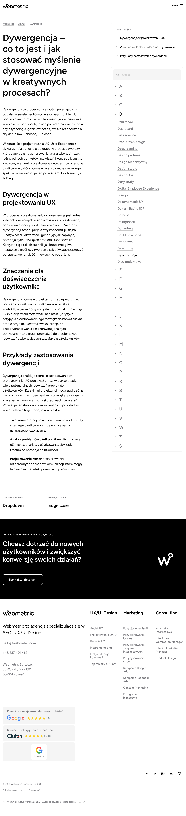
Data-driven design (131, 142)
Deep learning (127, 148)
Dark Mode (125, 122)
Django (122, 195)
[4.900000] (36, 718)
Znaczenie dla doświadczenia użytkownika (147, 47)
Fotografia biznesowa (130, 695)
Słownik (21, 24)
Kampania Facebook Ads (136, 679)
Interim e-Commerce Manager (169, 640)
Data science (126, 135)
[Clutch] (14, 736)
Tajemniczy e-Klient (103, 664)
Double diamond (129, 235)
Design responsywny (132, 162)
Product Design (166, 658)
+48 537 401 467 (15, 653)
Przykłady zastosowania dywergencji (144, 56)
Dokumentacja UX (130, 202)
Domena (123, 215)
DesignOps (125, 175)
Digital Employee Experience (138, 188)
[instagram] (179, 773)
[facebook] (147, 773)
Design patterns (128, 155)
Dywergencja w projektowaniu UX (142, 38)
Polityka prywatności (13, 790)
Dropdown (125, 242)
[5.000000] (34, 736)
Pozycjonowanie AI (135, 628)
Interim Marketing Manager (167, 649)
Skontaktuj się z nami (23, 579)
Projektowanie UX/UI (103, 634)
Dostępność (126, 222)
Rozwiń (81, 802)
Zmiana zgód (35, 790)
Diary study (125, 182)
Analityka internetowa (164, 630)
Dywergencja (127, 255)
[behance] (163, 773)
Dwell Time (125, 248)
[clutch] (171, 773)
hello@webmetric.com (19, 643)
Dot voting (125, 228)
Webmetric (8, 24)
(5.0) (47, 736)
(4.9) (50, 718)
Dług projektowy (129, 262)
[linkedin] (155, 773)
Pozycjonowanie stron (134, 659)
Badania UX (97, 641)
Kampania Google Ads (134, 669)
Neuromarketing (101, 647)
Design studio (127, 168)
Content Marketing (135, 687)
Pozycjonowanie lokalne (134, 636)
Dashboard (125, 129)
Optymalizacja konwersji (99, 655)
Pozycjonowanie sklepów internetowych (134, 648)
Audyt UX (96, 628)
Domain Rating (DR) (131, 209)
